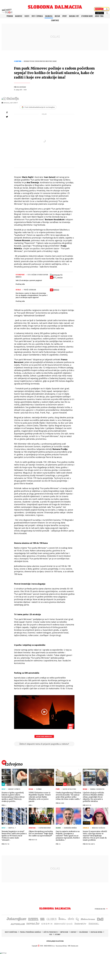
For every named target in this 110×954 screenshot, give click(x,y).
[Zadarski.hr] (80, 923)
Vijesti (26, 16)
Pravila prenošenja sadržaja (30, 932)
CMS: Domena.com (73, 946)
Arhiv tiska (99, 16)
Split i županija (37, 16)
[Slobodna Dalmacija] (55, 7)
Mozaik (57, 16)
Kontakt (74, 932)
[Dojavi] (7, 11)
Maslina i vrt (74, 16)
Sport (64, 16)
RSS (50, 934)
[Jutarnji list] (16, 919)
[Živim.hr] (62, 919)
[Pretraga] (107, 13)
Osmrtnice (55, 20)
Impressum (64, 932)
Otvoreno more (87, 16)
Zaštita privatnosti (50, 932)
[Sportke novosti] (42, 919)
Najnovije (18, 16)
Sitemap (57, 934)
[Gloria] (71, 919)
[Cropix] (47, 923)
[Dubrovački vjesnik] (63, 923)
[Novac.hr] (33, 923)
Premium (10, 16)
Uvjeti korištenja (11, 932)
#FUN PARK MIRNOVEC (44, 736)
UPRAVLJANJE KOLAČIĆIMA (55, 941)
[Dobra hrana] (88, 919)
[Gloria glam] (77, 919)
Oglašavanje (83, 932)
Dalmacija (48, 16)
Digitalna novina (96, 932)
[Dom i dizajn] (100, 919)
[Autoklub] (18, 923)
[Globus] (51, 919)
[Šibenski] (93, 923)
